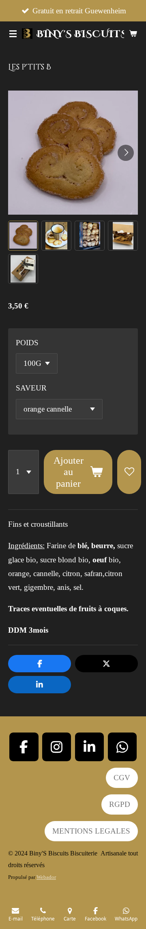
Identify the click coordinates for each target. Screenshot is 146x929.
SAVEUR (31, 388)
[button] (23, 236)
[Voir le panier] (133, 33)
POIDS (27, 342)
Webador (46, 877)
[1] (23, 472)
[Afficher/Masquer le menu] (13, 33)
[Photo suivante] (126, 153)
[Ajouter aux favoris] (129, 472)
